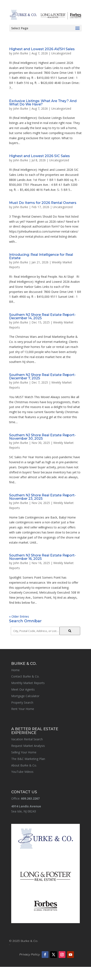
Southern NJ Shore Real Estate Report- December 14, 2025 (42, 316)
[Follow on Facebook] (45, 954)
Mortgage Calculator (25, 696)
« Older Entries (19, 616)
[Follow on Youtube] (70, 954)
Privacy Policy (29, 954)
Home (15, 670)
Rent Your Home (22, 709)
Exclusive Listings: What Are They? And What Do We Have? (43, 102)
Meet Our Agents (23, 689)
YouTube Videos (22, 772)
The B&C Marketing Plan (28, 759)
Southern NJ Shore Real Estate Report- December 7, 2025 (42, 376)
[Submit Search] (69, 631)
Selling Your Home (23, 752)
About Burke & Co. (24, 765)
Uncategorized (61, 53)
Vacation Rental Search (27, 739)
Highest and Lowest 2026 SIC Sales (39, 156)
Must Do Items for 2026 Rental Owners (42, 203)
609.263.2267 (30, 798)
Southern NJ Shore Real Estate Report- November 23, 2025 (42, 497)
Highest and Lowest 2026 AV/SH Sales (42, 49)
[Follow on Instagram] (62, 954)
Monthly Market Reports (28, 683)
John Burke (20, 53)
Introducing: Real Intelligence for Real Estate (41, 256)
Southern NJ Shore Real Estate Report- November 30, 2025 (42, 436)
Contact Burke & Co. (25, 676)
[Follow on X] (53, 954)
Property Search (22, 702)
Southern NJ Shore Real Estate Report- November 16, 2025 (42, 557)
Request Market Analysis (28, 746)
